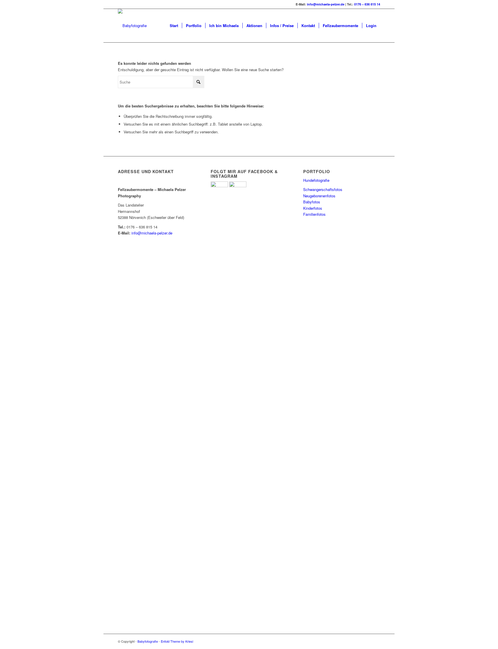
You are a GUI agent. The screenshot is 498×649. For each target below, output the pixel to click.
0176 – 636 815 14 (367, 4)
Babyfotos (311, 202)
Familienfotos (314, 214)
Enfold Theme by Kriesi (177, 641)
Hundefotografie (316, 180)
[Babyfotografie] (132, 25)
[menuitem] (174, 25)
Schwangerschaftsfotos (322, 189)
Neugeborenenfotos (319, 195)
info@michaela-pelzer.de (325, 4)
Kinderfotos (312, 208)
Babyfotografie (147, 641)
